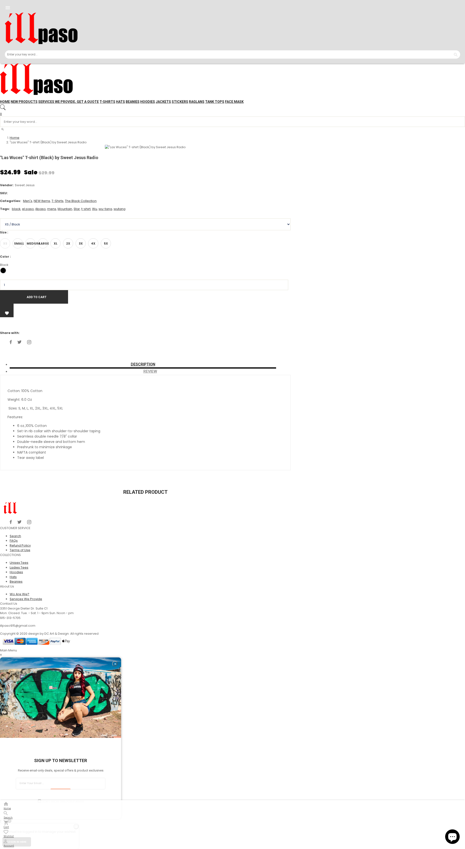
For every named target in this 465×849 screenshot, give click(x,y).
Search (15, 536)
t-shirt (86, 209)
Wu (94, 209)
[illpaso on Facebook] (11, 342)
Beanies (133, 102)
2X (68, 243)
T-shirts (107, 102)
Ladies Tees (19, 567)
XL (55, 243)
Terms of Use (20, 550)
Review (150, 371)
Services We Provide (26, 599)
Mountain (65, 209)
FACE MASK (234, 102)
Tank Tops (214, 102)
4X (93, 243)
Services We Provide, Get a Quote (68, 102)
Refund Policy (20, 545)
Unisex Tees (19, 562)
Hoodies (147, 102)
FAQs (14, 540)
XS (5, 243)
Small (18, 243)
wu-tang (105, 209)
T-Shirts (57, 201)
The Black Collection (81, 201)
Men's (27, 201)
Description (143, 364)
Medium (31, 243)
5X (106, 243)
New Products (24, 102)
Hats (120, 102)
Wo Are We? (19, 594)
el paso (28, 209)
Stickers (180, 102)
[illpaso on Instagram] (29, 342)
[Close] (114, 663)
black (16, 209)
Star (77, 209)
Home (5, 102)
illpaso (40, 209)
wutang (119, 209)
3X (81, 243)
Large (43, 243)
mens (51, 209)
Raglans (196, 102)
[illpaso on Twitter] (19, 342)
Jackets (163, 102)
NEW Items (42, 201)
